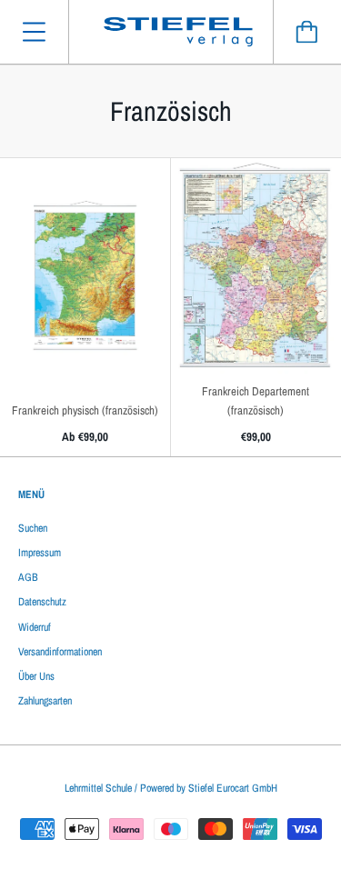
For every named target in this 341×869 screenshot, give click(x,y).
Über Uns (36, 676)
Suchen (32, 528)
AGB (28, 577)
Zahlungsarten (45, 701)
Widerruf (34, 627)
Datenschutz (42, 601)
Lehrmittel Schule (98, 788)
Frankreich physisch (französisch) (85, 410)
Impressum (39, 552)
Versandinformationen (60, 651)
